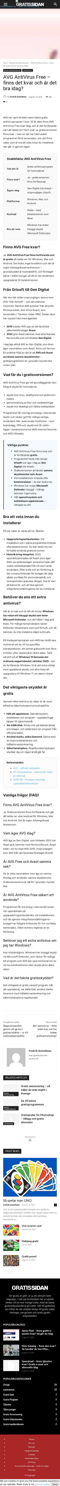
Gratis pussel (29, 1256)
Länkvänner (27, 70)
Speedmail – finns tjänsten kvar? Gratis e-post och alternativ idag (37, 1364)
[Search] (55, 4)
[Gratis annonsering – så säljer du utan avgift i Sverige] (11, 1090)
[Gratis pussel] (11, 1260)
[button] (5, 4)
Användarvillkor (32, 1458)
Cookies (31, 1454)
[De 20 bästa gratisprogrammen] (11, 1104)
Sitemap (31, 1469)
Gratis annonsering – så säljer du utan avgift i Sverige (35, 1090)
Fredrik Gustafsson (18, 96)
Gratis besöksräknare (19, 63)
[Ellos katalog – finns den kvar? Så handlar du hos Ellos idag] (11, 1350)
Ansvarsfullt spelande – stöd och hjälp (31, 1466)
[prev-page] (5, 1271)
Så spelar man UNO (17, 1200)
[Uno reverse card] (11, 1230)
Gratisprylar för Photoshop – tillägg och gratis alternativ (37, 1118)
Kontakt (31, 1447)
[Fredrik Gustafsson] (5, 96)
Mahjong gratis (30, 1241)
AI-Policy (32, 1462)
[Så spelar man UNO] (30, 1177)
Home (31, 1439)
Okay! (55, 1484)
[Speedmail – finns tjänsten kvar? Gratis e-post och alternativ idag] (11, 1365)
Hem (5, 63)
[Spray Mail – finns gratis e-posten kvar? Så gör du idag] (11, 1334)
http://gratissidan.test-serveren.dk (38, 1057)
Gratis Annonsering (9, 1094)
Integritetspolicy (32, 1450)
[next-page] (10, 1271)
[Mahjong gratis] (11, 1245)
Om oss (31, 1443)
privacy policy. (46, 1484)
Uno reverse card (31, 1226)
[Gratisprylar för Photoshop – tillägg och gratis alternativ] (11, 1118)
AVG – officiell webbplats (26, 768)
